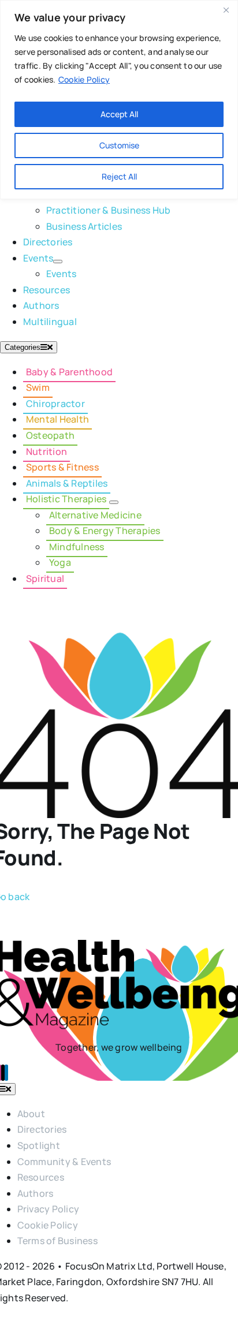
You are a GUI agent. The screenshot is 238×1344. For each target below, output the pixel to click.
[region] (119, 99)
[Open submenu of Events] (57, 261)
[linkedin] (6, 1073)
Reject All (119, 176)
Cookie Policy (84, 79)
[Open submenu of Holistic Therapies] (113, 502)
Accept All (119, 114)
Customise (119, 145)
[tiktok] (3, 1073)
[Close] (226, 10)
